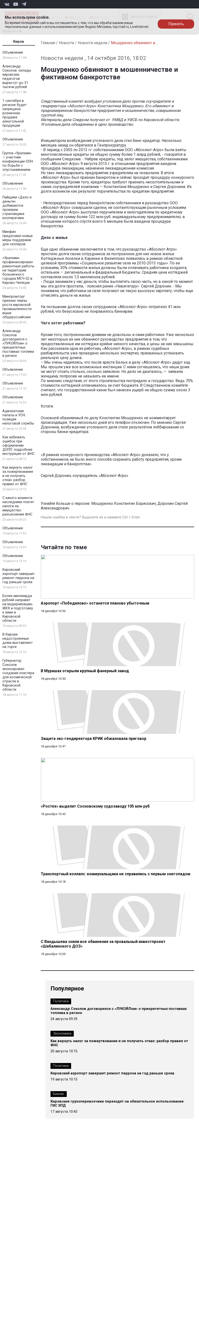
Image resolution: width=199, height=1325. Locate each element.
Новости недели (92, 43)
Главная (48, 43)
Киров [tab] (18, 42)
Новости (66, 43)
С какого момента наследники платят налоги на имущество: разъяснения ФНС (18, 506)
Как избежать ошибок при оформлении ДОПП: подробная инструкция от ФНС (18, 445)
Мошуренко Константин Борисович (123, 503)
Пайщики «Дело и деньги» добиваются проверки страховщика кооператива (17, 207)
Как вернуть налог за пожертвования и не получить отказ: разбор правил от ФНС (17, 476)
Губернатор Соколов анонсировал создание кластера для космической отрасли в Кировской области (18, 675)
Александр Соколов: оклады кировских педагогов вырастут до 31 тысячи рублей (16, 76)
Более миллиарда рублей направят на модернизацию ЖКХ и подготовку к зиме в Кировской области (17, 608)
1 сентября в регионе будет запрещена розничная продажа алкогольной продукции (14, 113)
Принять (176, 24)
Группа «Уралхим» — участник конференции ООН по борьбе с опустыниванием (17, 161)
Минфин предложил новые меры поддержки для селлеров (17, 238)
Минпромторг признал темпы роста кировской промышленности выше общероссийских (17, 306)
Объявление (12, 52)
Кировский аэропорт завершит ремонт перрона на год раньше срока (18, 576)
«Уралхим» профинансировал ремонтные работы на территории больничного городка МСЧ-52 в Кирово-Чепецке (18, 270)
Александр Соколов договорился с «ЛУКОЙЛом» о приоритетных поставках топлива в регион (18, 343)
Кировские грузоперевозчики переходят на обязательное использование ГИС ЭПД (117, 1103)
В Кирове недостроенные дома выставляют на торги (17, 640)
